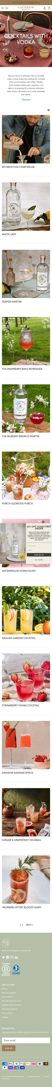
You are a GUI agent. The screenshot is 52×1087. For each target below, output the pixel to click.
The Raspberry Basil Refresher (22, 369)
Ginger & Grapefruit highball (21, 840)
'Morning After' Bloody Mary (21, 907)
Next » (29, 924)
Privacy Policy (7, 1013)
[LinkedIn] (16, 957)
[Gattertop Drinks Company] (26, 8)
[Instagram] (12, 957)
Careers (5, 1017)
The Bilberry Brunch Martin (20, 436)
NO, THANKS (39, 560)
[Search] (8, 8)
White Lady (9, 234)
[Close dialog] (50, 525)
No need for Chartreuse (18, 167)
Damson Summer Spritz (17, 772)
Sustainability (7, 997)
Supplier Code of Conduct (12, 1005)
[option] (26, 39)
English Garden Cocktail (18, 638)
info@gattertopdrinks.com (21, 950)
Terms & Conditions (9, 1009)
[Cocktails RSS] (48, 110)
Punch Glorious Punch (17, 503)
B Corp (4, 988)
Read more (26, 99)
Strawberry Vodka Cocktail (20, 705)
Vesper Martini (12, 301)
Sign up (8, 1048)
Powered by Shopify (34, 1076)
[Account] (44, 8)
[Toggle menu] (2, 8)
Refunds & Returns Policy (12, 1001)
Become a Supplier (9, 992)
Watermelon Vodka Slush (19, 570)
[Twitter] (3, 957)
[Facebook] (7, 957)
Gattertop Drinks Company (15, 1076)
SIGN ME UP (39, 555)
